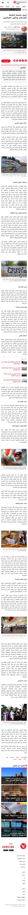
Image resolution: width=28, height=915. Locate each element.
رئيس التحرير (22, 861)
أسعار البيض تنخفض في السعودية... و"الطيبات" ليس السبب (14, 834)
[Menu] (3, 2)
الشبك (15, 759)
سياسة (18, 7)
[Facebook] (13, 847)
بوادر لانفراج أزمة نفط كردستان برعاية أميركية (11, 381)
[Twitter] (11, 847)
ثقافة (24, 883)
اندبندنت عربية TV (21, 900)
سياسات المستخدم (21, 856)
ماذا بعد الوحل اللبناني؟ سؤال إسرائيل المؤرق (16, 799)
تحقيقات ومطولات (21, 897)
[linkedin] (6, 847)
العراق (17, 757)
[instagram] (9, 847)
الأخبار (24, 7)
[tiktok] (4, 847)
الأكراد (19, 759)
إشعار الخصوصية (21, 858)
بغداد (25, 107)
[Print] (14, 60)
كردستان (12, 757)
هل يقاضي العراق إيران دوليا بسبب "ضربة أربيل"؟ (10, 362)
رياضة (24, 891)
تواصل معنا (22, 864)
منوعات (23, 889)
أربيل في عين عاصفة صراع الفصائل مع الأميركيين (10, 369)
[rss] (3, 847)
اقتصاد (7, 7)
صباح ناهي (16, 27)
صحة (24, 894)
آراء (13, 7)
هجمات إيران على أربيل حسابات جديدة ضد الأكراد (12, 375)
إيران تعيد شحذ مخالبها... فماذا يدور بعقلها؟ (15, 816)
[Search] (8, 2)
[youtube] (8, 847)
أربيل (21, 86)
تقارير (15, 765)
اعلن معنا (23, 867)
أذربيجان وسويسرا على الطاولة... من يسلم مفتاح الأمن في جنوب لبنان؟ (15, 780)
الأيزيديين (3, 143)
